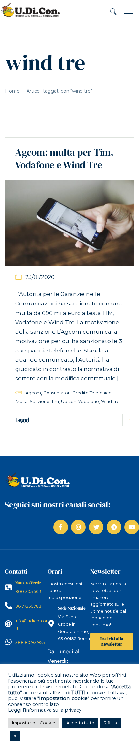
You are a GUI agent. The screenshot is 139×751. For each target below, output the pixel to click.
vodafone (88, 401)
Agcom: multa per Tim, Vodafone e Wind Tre (64, 159)
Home (12, 91)
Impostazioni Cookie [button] (33, 722)
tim (55, 401)
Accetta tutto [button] (80, 722)
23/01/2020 (40, 277)
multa (21, 401)
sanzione (39, 401)
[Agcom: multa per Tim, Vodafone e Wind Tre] (69, 223)
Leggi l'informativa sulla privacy (44, 710)
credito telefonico (92, 392)
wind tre (110, 401)
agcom (33, 392)
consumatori (56, 392)
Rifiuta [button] (110, 722)
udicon (68, 401)
